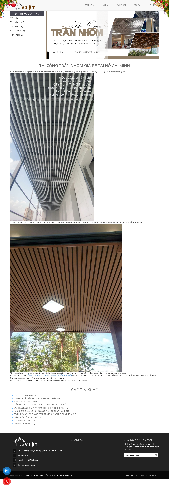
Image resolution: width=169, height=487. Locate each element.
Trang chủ (89, 5)
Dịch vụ (106, 5)
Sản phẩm (121, 5)
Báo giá (137, 5)
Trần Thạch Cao (17, 34)
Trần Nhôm (15, 18)
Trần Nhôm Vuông (18, 22)
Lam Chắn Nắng (17, 30)
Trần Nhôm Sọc (17, 26)
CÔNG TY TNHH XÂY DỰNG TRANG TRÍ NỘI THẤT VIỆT (49, 375)
